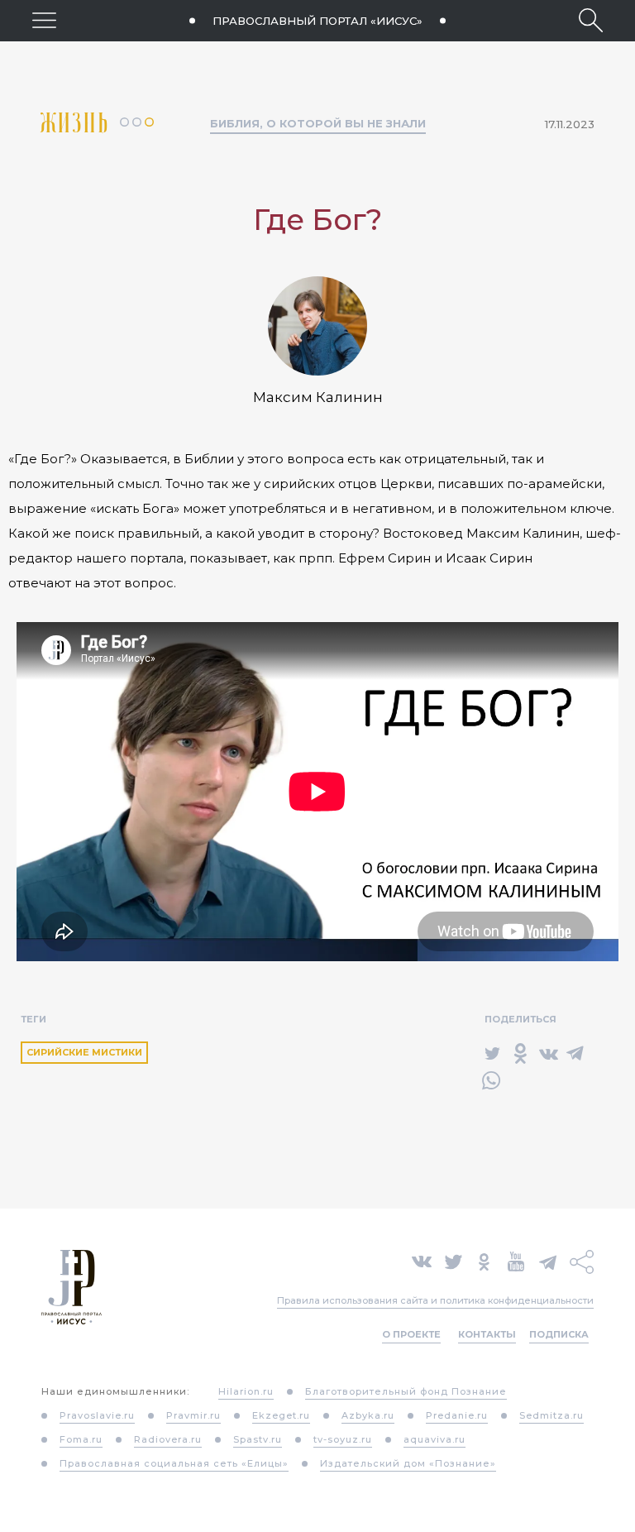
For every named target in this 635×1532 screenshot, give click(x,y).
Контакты (487, 1334)
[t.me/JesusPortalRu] (547, 1260)
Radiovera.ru (168, 1439)
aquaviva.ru (434, 1439)
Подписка (559, 1334)
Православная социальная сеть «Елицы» (174, 1463)
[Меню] (44, 20)
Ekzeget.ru (281, 1415)
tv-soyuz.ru (342, 1439)
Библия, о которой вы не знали (318, 123)
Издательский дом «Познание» (408, 1463)
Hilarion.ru (246, 1391)
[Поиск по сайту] (591, 20)
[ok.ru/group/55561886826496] (484, 1260)
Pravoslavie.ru (97, 1415)
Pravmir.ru (193, 1415)
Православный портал (317, 20)
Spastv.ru (257, 1439)
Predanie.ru (457, 1415)
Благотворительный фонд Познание (406, 1391)
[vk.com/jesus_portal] (422, 1260)
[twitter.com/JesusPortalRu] (453, 1260)
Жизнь (80, 123)
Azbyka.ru (367, 1415)
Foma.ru (81, 1439)
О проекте (411, 1334)
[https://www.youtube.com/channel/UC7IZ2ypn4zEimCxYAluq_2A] (516, 1260)
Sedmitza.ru (551, 1415)
